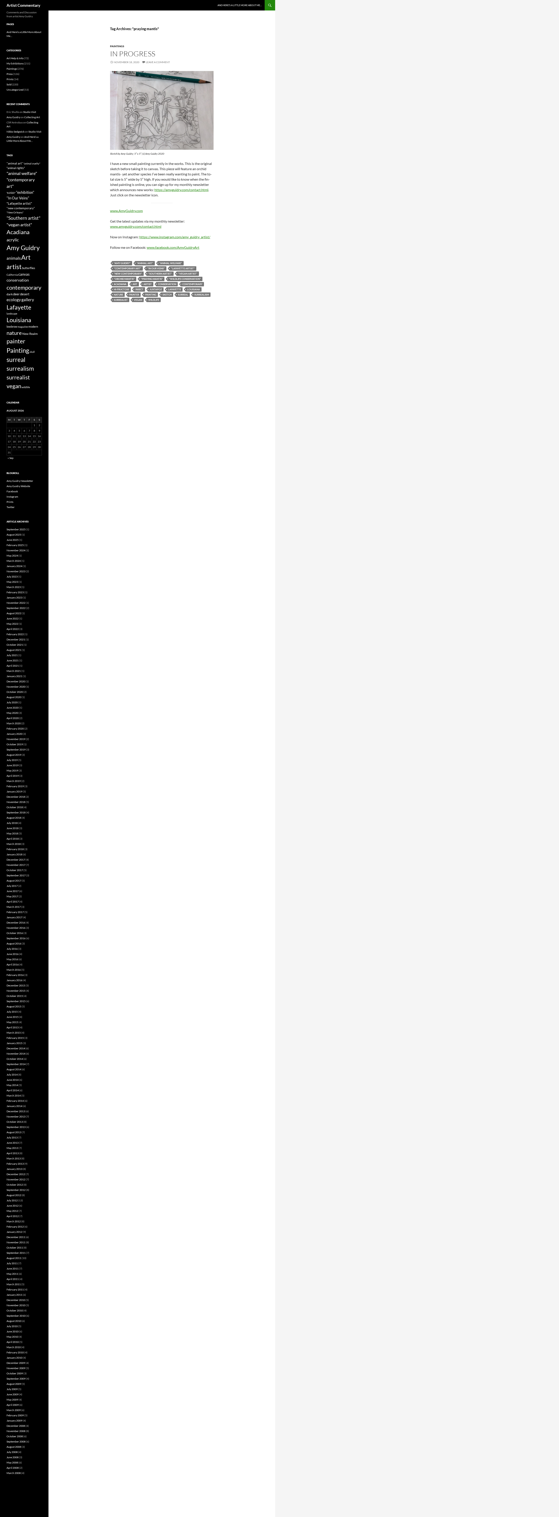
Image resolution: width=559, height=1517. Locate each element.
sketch (167, 294)
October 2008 (15, 1436)
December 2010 (16, 1300)
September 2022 (16, 608)
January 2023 (14, 597)
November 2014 (16, 1053)
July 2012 (12, 1200)
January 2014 (14, 1106)
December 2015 (16, 985)
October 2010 (15, 1310)
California (12, 274)
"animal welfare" (170, 263)
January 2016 (14, 980)
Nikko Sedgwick (15, 131)
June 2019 (13, 765)
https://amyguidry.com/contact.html (181, 190)
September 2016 (16, 938)
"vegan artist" (187, 273)
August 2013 (14, 1132)
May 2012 (12, 1211)
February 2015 (15, 1038)
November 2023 (16, 571)
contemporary (192, 284)
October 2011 (15, 1247)
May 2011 (12, 1273)
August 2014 (14, 1069)
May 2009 (12, 1399)
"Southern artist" (160, 273)
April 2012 (13, 1216)
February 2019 (15, 786)
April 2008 (13, 1467)
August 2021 (14, 650)
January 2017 (14, 917)
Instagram (12, 496)
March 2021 (14, 671)
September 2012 (16, 1190)
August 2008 (14, 1446)
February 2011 (15, 1289)
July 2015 (12, 1011)
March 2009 (14, 1410)
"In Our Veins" (156, 268)
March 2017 (14, 906)
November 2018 (16, 802)
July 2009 (12, 1389)
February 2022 (15, 634)
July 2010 (12, 1326)
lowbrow (12, 326)
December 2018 (16, 796)
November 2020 (16, 686)
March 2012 (14, 1221)
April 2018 (13, 838)
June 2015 (13, 1017)
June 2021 (13, 660)
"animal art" (145, 263)
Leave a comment (158, 62)
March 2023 (14, 587)
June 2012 (13, 1205)
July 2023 (12, 576)
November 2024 (16, 550)
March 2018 (14, 844)
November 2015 (16, 990)
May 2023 (12, 581)
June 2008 (13, 1457)
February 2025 (15, 545)
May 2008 (12, 1462)
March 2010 (14, 1347)
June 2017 (13, 891)
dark (10, 294)
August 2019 (14, 754)
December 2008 (16, 1425)
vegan (138, 299)
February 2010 (15, 1352)
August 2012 (14, 1195)
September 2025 (16, 529)
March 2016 (14, 969)
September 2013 (16, 1127)
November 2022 (16, 602)
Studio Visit (29, 112)
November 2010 (16, 1305)
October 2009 (15, 1373)
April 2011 (13, 1279)
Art (135, 284)
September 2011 (16, 1252)
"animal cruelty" (31, 163)
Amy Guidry (13, 117)
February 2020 (15, 728)
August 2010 (14, 1321)
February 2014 (15, 1100)
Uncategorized (15, 89)
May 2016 (12, 959)
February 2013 (15, 1163)
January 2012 (14, 1231)
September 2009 (16, 1378)
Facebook (12, 491)
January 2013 (14, 1169)
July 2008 (12, 1452)
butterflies (28, 268)
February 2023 (15, 592)
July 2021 (12, 655)
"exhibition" (25, 192)
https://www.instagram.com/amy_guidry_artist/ (174, 237)
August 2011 (14, 1258)
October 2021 (15, 644)
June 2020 (13, 707)
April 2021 (13, 665)
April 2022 (13, 629)
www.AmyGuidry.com (126, 211)
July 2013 (12, 1137)
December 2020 (16, 681)
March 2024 (14, 560)
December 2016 (16, 922)
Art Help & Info (15, 58)
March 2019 (14, 781)
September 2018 (16, 812)
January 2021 (14, 676)
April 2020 (13, 718)
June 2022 (13, 618)
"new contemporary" (128, 273)
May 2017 (12, 896)
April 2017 (13, 901)
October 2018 (15, 807)
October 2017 (15, 870)
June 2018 (13, 828)
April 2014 (13, 1090)
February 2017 (15, 912)
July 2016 (12, 948)
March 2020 (14, 723)
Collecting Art (32, 117)
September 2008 (16, 1441)
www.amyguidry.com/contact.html (135, 226)
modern (33, 326)
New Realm (30, 334)
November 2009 (16, 1368)
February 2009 (15, 1415)
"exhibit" (11, 192)
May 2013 (12, 1148)
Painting (150, 294)
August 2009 (14, 1384)
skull (32, 351)
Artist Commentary (23, 5)
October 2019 (15, 744)
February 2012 (15, 1226)
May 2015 (12, 1022)
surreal (183, 294)
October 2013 (15, 1121)
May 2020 (12, 712)
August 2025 (14, 534)
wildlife (153, 299)
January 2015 (14, 1043)
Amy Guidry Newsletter (20, 481)
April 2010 (13, 1342)
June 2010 (13, 1331)
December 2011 (16, 1237)
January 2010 (14, 1357)
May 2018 (12, 833)
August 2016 (14, 943)
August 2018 (14, 817)
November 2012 (16, 1179)
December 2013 (16, 1111)
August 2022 (14, 613)
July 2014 (12, 1074)
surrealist (121, 299)
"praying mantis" (152, 278)
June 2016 (13, 954)
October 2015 (15, 996)
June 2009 (13, 1394)
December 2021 (16, 639)
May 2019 (12, 770)
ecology (14, 299)
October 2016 (15, 933)
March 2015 (14, 1032)
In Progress (132, 53)
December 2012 (16, 1174)
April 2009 (13, 1404)
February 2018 (15, 849)
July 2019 (12, 760)
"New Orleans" (15, 212)
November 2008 (16, 1431)
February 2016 (15, 975)
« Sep (11, 458)
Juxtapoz (156, 289)
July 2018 (12, 823)
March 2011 (14, 1284)
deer (16, 294)
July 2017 (12, 885)
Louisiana (193, 289)
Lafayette (174, 289)
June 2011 (13, 1268)
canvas (23, 274)
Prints (10, 79)
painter (134, 294)
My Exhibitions (15, 63)
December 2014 (16, 1048)
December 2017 (16, 859)
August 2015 (14, 1006)
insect (139, 289)
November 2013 (16, 1116)
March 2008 (14, 1473)
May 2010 (12, 1336)
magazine (23, 326)
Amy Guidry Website (18, 486)
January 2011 (14, 1294)
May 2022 (12, 623)
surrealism (201, 294)
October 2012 (15, 1184)
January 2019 (14, 791)
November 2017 (16, 865)
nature (118, 294)
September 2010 (16, 1315)
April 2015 (13, 1027)
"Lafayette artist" (183, 268)
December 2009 (16, 1363)
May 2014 (12, 1085)
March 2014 (14, 1095)
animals (14, 258)
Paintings (117, 46)
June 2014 (13, 1079)
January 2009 (14, 1420)
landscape (12, 313)
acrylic (13, 239)
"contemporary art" (127, 268)
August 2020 (14, 697)
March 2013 (14, 1158)
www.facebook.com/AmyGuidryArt (173, 247)
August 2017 (14, 880)
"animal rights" (16, 168)
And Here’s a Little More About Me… (239, 5)
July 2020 (12, 702)
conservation (167, 284)
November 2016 (16, 927)
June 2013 (13, 1142)
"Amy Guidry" (122, 263)
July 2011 (12, 1263)
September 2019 (16, 749)
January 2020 (14, 733)
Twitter (11, 507)
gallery (27, 299)
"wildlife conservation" (185, 278)
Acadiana (120, 284)
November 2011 (16, 1242)
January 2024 (14, 566)
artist (147, 284)
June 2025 (13, 539)
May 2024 (12, 555)
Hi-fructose (121, 289)
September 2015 (16, 1001)
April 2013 (13, 1153)
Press (10, 74)
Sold (9, 84)
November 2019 (16, 739)
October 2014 (15, 1058)
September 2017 (16, 875)
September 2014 (16, 1064)
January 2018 (14, 854)
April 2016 (13, 964)
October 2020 (15, 692)
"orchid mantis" (124, 278)
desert (24, 294)
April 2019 (13, 775)
